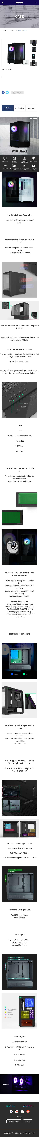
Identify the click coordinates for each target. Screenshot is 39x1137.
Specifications (19, 108)
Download (31, 108)
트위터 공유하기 (7, 92)
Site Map (19, 1116)
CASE (12, 30)
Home (4, 30)
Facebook (11, 1111)
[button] (34, 64)
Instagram (22, 1111)
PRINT (18, 92)
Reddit (28, 1111)
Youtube (16, 1111)
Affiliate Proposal (14, 1121)
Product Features (7, 108)
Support (27, 1121)
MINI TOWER (22, 30)
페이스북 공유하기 (3, 92)
